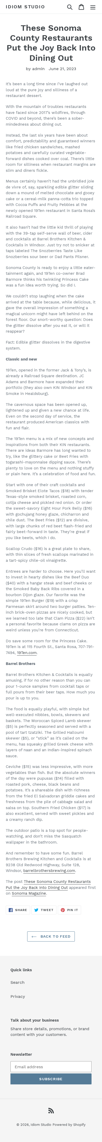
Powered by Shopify (69, 1125)
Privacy (17, 996)
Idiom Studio (25, 6)
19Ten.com (27, 652)
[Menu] (93, 7)
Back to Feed (55, 936)
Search (17, 982)
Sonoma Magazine (29, 893)
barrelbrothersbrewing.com (49, 870)
